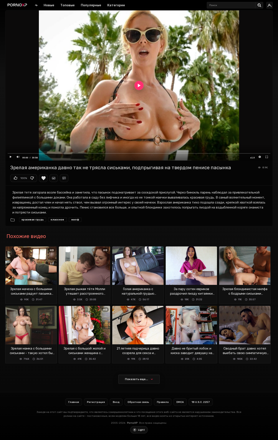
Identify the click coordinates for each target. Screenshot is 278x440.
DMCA (180, 402)
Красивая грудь (33, 219)
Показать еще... (136, 379)
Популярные (91, 5)
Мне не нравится (32, 178)
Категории (116, 5)
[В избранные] (43, 178)
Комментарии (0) (64, 178)
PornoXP (132, 422)
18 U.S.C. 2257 (201, 402)
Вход (116, 402)
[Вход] (269, 5)
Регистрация (96, 402)
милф (75, 219)
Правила (163, 402)
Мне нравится (15, 178)
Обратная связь (138, 402)
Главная (36, 5)
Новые (49, 5)
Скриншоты (53, 178)
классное (57, 219)
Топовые (67, 5)
